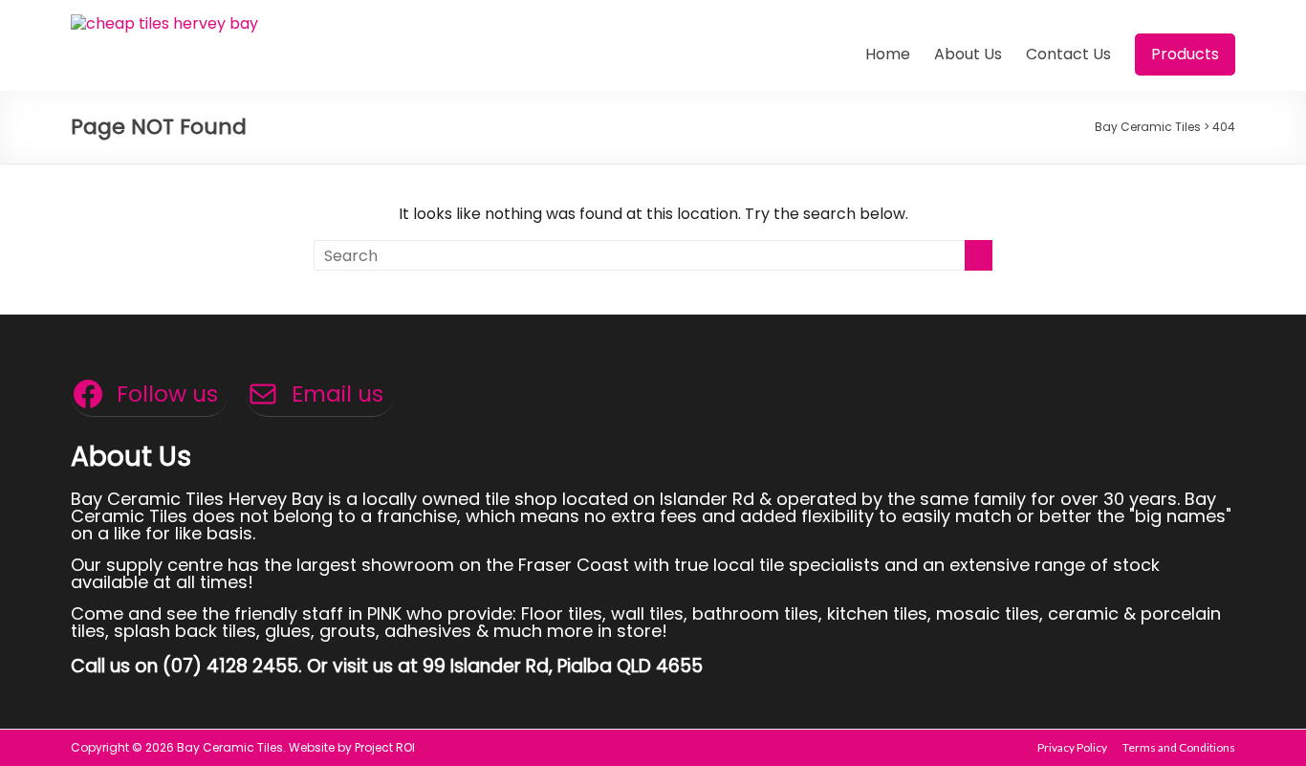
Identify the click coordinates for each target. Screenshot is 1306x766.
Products (1185, 54)
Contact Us (1068, 54)
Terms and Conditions (1178, 747)
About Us (968, 54)
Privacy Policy (1072, 747)
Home (887, 54)
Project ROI (385, 747)
